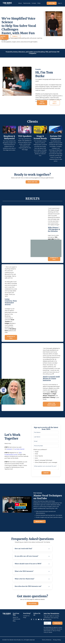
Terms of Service (46, 640)
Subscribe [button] (57, 623)
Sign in (60, 3)
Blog (14, 621)
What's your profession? (40, 449)
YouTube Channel (19, 449)
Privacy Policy (57, 640)
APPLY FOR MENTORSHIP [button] (51, 404)
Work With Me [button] (42, 102)
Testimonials (26, 3)
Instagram (9, 449)
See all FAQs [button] (32, 603)
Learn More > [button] (55, 102)
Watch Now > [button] (39, 521)
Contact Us (26, 615)
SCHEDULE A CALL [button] (54, 258)
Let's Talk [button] (52, 3)
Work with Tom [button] (32, 182)
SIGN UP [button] (46, 473)
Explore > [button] (15, 36)
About (20, 3)
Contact (34, 3)
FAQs (38, 3)
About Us (15, 617)
